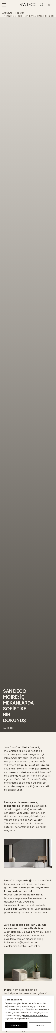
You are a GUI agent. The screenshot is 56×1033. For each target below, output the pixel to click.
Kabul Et (16, 1025)
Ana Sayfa (7, 12)
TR (48, 4)
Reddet (40, 1025)
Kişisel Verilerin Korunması (35, 1015)
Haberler (20, 12)
